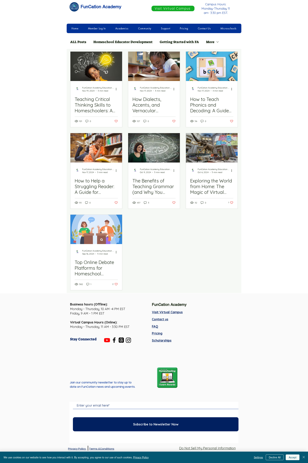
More (210, 42)
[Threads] (121, 340)
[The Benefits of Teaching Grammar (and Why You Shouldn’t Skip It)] (154, 148)
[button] (97, 28)
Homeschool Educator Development (123, 42)
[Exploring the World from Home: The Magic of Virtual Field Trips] (212, 148)
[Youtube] (107, 340)
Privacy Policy (141, 457)
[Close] (304, 457)
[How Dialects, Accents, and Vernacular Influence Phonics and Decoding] (154, 66)
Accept (292, 457)
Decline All (275, 457)
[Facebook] (114, 340)
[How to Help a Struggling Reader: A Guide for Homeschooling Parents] (96, 148)
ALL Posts (78, 42)
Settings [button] (258, 457)
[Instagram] (128, 340)
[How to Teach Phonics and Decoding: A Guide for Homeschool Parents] (212, 66)
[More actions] (117, 89)
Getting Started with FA (179, 42)
